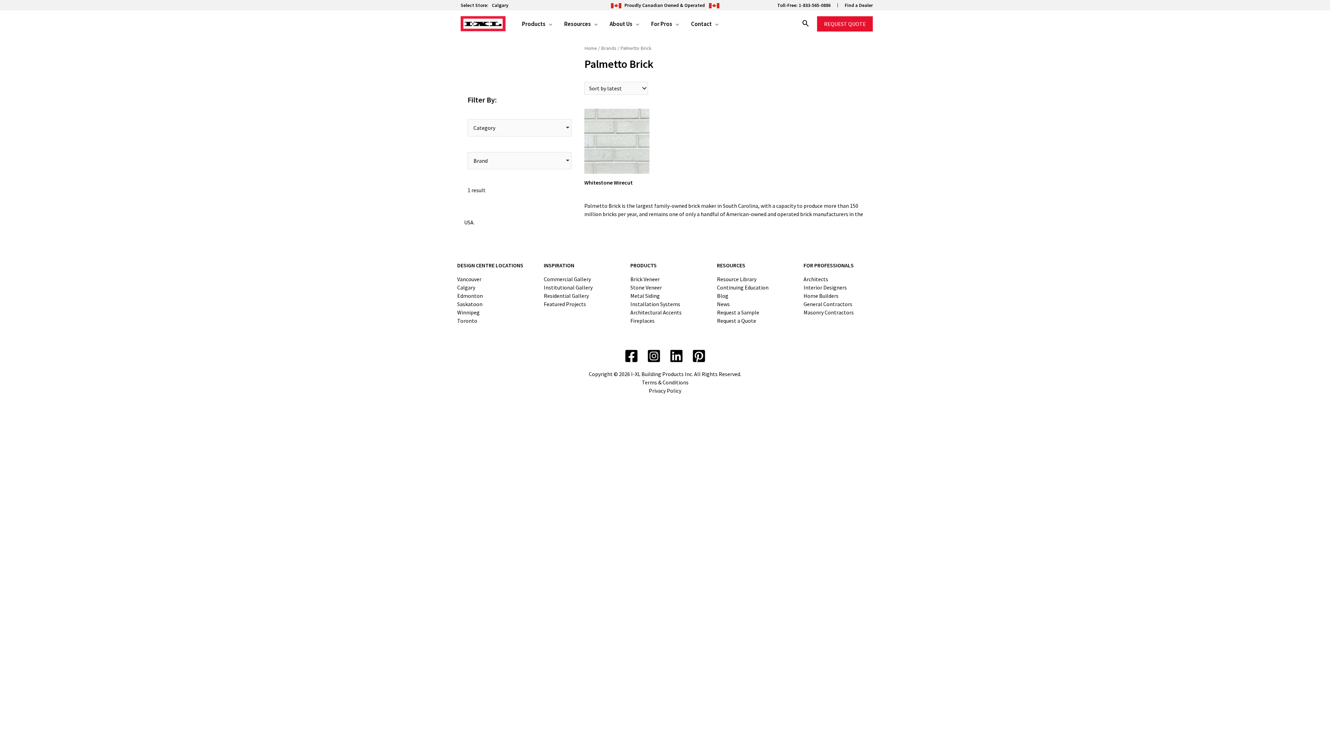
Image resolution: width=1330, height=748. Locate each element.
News (723, 304)
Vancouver (469, 279)
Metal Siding (645, 295)
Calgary (500, 5)
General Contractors (828, 304)
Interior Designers (825, 287)
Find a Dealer (859, 5)
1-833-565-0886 (815, 5)
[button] (549, 24)
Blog (722, 295)
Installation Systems (655, 304)
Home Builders (821, 295)
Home (590, 48)
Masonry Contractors (829, 312)
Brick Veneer (645, 279)
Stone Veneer (646, 287)
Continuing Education (743, 287)
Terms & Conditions (665, 382)
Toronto (467, 320)
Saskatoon (469, 304)
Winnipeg (468, 312)
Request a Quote (736, 320)
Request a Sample (738, 312)
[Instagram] (654, 356)
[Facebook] (631, 356)
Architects (816, 279)
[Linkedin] (676, 356)
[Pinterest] (699, 356)
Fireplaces (642, 320)
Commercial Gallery (567, 279)
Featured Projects (565, 304)
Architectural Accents (656, 312)
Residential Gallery (566, 295)
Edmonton (470, 295)
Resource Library (736, 279)
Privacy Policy (665, 390)
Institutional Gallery (568, 287)
